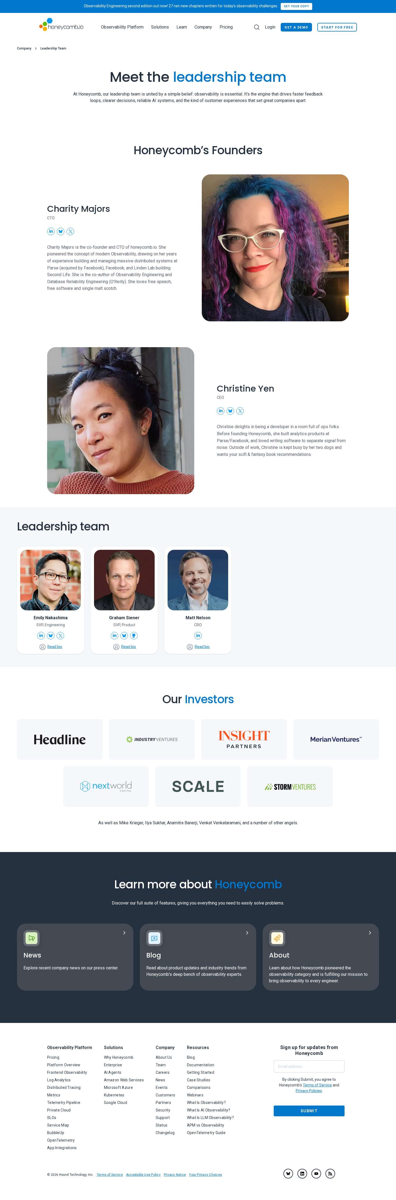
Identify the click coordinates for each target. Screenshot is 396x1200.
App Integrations (62, 1148)
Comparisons (198, 1087)
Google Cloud (115, 1102)
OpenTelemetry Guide (206, 1133)
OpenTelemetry (61, 1140)
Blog (191, 1057)
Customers (165, 1095)
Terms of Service (110, 1175)
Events (162, 1087)
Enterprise (113, 1065)
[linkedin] (302, 1173)
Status (162, 1125)
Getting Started (200, 1072)
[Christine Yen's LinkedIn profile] (220, 411)
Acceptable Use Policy (143, 1175)
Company (24, 48)
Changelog (165, 1133)
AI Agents (112, 1072)
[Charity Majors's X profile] (70, 231)
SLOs (51, 1117)
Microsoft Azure (118, 1087)
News (160, 1080)
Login (270, 27)
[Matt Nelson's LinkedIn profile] (198, 635)
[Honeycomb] (61, 27)
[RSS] (330, 1173)
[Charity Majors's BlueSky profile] (60, 231)
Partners (163, 1102)
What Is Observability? (206, 1102)
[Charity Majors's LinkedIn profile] (51, 231)
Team (161, 1065)
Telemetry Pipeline (63, 1102)
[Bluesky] (288, 1173)
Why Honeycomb (119, 1057)
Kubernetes (114, 1095)
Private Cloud (59, 1110)
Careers (163, 1072)
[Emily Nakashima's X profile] (60, 635)
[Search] (256, 27)
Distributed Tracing (64, 1087)
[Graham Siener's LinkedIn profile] (114, 635)
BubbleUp (55, 1133)
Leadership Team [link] (53, 48)
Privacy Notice (175, 1175)
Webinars (195, 1095)
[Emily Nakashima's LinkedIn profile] (41, 635)
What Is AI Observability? (208, 1110)
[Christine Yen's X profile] (240, 411)
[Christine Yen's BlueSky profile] (230, 411)
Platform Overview (64, 1065)
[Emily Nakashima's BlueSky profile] (50, 635)
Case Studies (198, 1080)
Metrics (53, 1095)
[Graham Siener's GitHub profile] (134, 635)
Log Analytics (59, 1080)
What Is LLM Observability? (210, 1117)
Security (163, 1110)
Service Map (58, 1125)
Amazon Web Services (124, 1080)
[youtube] (316, 1173)
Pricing (226, 27)
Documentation (200, 1065)
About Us (164, 1057)
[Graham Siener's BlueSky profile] (124, 635)
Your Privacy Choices (205, 1175)
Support (163, 1117)
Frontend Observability (67, 1072)
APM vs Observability (205, 1125)
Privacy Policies (309, 1091)
